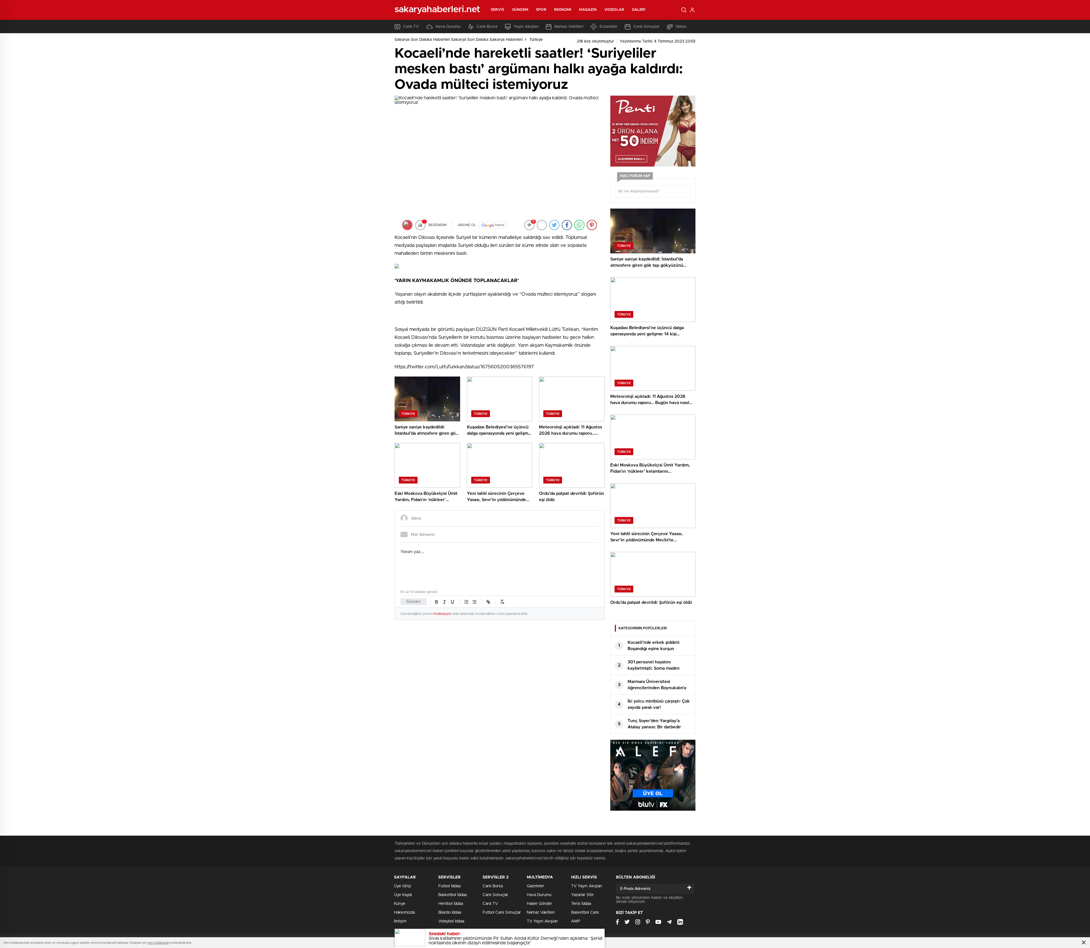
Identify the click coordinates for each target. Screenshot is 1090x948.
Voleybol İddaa (451, 921)
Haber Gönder (539, 904)
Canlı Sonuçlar (646, 27)
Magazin (588, 10)
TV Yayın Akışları (542, 921)
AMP (575, 921)
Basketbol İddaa (452, 895)
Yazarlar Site (582, 895)
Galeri (639, 10)
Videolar (614, 10)
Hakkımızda (404, 913)
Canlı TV (411, 27)
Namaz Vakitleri (568, 27)
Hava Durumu (448, 27)
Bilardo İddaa (449, 913)
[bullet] (474, 601)
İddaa (681, 27)
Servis (497, 10)
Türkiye (536, 40)
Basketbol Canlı (585, 913)
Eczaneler (608, 27)
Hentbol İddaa (450, 904)
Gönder (413, 602)
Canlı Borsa (487, 27)
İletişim (400, 921)
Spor (541, 10)
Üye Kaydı (403, 895)
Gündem (520, 10)
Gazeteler (535, 886)
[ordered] (466, 601)
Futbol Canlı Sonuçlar (502, 913)
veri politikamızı (158, 942)
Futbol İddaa (449, 886)
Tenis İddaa (581, 904)
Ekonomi (563, 10)
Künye (399, 904)
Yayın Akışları (525, 27)
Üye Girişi (402, 886)
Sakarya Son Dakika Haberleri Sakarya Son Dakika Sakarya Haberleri (459, 40)
